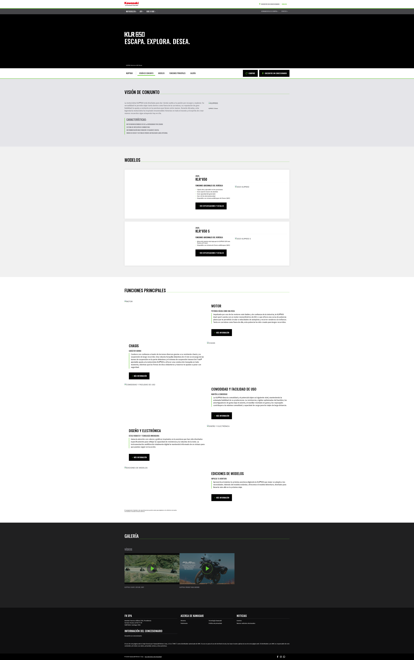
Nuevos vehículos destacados (246, 623)
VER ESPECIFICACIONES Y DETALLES (212, 206)
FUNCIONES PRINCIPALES (177, 73)
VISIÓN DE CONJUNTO (146, 73)
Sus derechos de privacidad (153, 657)
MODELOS (161, 73)
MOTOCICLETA (131, 11)
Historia (183, 620)
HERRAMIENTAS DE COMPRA (269, 11)
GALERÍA (193, 73)
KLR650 (129, 73)
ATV (141, 11)
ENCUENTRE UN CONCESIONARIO (275, 73)
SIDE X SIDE (150, 11)
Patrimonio (184, 623)
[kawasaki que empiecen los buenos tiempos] (132, 4)
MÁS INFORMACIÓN (222, 332)
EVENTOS (284, 11)
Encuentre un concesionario (133, 636)
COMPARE (251, 73)
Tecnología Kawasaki (215, 620)
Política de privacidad (215, 623)
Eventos (239, 620)
